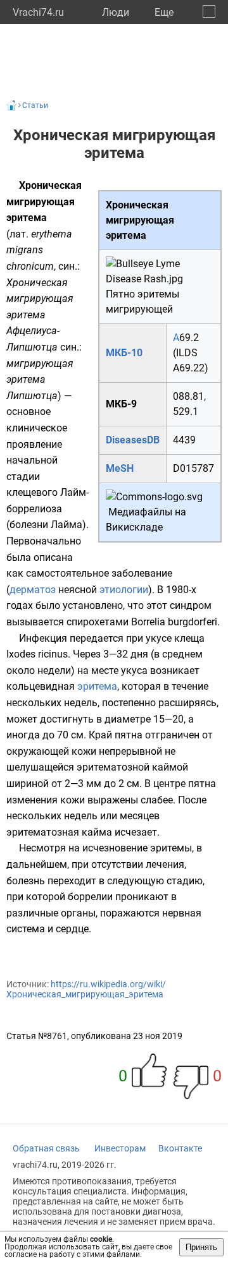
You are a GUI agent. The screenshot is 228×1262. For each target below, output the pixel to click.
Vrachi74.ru (38, 12)
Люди (115, 12)
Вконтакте (180, 1148)
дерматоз (33, 590)
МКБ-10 (124, 353)
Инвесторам (120, 1148)
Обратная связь (46, 1148)
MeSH (120, 468)
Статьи (35, 105)
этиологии (123, 590)
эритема (97, 686)
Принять (201, 1247)
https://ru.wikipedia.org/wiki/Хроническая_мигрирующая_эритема (86, 989)
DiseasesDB (133, 440)
